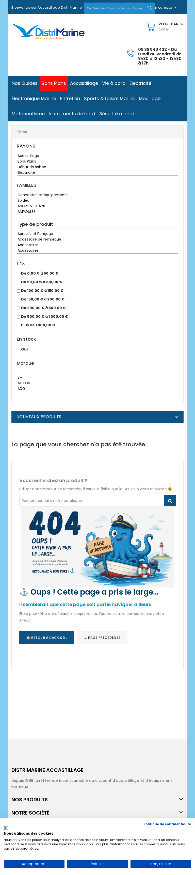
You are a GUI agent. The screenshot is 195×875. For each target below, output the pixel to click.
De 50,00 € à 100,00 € (41, 281)
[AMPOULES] (97, 212)
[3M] (97, 377)
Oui (24, 349)
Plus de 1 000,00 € (38, 325)
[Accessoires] (97, 245)
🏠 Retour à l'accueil (46, 637)
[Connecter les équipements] (97, 195)
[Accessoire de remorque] (97, 239)
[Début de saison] (97, 167)
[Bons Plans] (97, 161)
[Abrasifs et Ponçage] (97, 234)
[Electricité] (97, 173)
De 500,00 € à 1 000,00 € (44, 316)
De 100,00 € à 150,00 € (42, 290)
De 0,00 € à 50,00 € (39, 273)
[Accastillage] (97, 156)
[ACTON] (97, 383)
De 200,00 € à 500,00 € (43, 307)
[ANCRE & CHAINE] (97, 206)
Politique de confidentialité (167, 824)
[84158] (97, 372)
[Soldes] (97, 200)
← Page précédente (102, 637)
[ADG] (97, 389)
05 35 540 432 (152, 49)
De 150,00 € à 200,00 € (42, 299)
